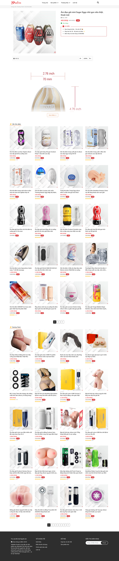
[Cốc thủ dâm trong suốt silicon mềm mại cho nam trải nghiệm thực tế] (21, 176)
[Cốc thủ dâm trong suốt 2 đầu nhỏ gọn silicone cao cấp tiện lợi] (96, 137)
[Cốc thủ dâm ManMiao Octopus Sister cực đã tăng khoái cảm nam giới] (96, 176)
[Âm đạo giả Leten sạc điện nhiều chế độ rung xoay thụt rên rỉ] (21, 418)
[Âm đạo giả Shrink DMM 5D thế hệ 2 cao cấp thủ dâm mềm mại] (46, 254)
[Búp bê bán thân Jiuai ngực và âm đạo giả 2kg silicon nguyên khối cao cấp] (46, 457)
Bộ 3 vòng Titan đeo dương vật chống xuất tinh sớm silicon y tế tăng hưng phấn (21, 395)
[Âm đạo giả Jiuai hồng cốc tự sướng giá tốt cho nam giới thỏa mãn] (46, 215)
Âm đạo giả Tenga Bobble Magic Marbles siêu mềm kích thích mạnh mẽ (95, 308)
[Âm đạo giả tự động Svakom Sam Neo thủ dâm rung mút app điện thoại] (46, 418)
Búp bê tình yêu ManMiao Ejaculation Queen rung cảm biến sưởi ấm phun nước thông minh (46, 395)
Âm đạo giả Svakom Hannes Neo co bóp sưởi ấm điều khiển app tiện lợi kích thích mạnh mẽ (20, 473)
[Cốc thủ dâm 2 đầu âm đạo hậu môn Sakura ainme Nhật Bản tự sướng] (71, 254)
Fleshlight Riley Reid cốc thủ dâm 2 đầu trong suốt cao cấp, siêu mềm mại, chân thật (95, 270)
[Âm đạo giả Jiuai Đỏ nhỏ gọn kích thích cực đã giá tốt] (96, 215)
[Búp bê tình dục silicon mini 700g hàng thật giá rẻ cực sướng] (71, 418)
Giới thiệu (38, 542)
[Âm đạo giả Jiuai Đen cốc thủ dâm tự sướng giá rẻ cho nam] (21, 215)
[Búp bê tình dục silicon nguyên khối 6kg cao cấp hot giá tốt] (96, 379)
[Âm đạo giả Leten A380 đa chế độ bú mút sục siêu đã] (96, 418)
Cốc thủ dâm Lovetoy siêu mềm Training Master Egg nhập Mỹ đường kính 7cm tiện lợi (46, 192)
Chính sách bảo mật (41, 547)
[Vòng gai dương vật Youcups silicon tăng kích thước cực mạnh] (96, 495)
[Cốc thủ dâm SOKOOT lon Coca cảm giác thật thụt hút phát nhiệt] (21, 292)
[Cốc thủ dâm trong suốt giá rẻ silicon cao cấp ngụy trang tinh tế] (71, 137)
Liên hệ (38, 549)
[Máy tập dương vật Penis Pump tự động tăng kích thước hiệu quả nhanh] (71, 457)
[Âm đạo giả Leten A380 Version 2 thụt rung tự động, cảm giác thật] (71, 379)
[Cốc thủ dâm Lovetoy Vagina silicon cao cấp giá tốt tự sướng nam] (21, 137)
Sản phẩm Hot (65, 544)
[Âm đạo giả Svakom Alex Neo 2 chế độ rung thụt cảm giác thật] (71, 495)
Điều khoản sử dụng (41, 544)
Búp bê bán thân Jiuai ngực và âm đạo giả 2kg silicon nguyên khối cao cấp (45, 473)
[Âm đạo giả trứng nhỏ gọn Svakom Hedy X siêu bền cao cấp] (46, 137)
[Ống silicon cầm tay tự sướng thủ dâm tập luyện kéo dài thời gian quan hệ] (46, 292)
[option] (34, 32)
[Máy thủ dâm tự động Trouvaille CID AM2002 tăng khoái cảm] (46, 495)
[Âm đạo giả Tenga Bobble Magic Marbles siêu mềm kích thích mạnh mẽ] (96, 292)
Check (104, 543)
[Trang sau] (62, 322)
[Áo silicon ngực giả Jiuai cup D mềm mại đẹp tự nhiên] (96, 340)
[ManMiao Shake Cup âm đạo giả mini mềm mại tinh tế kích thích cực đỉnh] (96, 457)
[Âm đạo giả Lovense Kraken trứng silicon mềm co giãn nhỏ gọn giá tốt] (71, 292)
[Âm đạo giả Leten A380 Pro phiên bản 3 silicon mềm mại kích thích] (46, 340)
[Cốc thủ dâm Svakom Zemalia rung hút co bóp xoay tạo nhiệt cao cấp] (71, 215)
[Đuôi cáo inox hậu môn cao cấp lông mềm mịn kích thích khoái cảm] (71, 340)
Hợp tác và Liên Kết (66, 542)
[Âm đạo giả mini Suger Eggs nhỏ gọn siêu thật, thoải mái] (34, 32)
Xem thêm (52, 115)
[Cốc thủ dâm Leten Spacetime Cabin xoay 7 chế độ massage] (21, 254)
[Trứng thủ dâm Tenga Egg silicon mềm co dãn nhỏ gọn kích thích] (71, 176)
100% (85, 58)
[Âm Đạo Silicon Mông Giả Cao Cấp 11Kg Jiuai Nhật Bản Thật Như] (21, 340)
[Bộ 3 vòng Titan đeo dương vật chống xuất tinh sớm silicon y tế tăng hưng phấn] (21, 379)
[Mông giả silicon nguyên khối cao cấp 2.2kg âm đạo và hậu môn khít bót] (21, 495)
